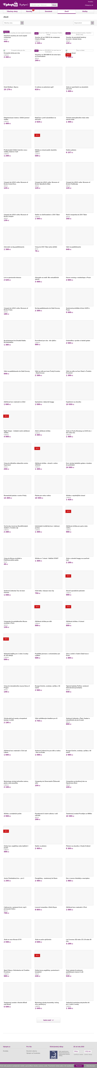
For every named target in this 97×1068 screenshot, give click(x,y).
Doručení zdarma (31, 1051)
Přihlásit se (88, 5)
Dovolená (48, 11)
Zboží (67, 11)
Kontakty (90, 1)
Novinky (30, 11)
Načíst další (47, 1020)
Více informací (90, 1066)
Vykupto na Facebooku (33, 1053)
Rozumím (79, 1066)
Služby (84, 11)
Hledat (54, 5)
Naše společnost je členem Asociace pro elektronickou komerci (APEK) (64, 1053)
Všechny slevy (12, 11)
